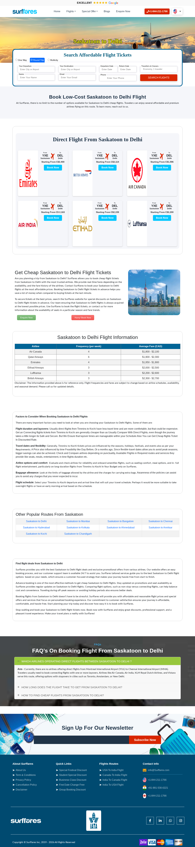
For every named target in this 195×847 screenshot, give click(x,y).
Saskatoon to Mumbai (78, 521)
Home (57, 11)
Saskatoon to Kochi (36, 533)
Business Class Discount (72, 780)
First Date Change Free (72, 784)
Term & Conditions (26, 775)
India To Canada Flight (115, 780)
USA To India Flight (113, 770)
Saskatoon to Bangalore (121, 521)
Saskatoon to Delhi (36, 521)
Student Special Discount (73, 775)
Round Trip (38, 60)
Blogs (107, 11)
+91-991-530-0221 (158, 787)
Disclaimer (21, 789)
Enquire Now (123, 11)
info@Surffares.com (158, 770)
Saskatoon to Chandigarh (78, 533)
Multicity (54, 60)
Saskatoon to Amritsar (160, 527)
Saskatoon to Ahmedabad (121, 527)
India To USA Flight (113, 784)
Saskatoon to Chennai (161, 521)
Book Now (53, 167)
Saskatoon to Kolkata (78, 527)
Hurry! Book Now (83, 317)
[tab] (21, 60)
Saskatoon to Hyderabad (36, 527)
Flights (70, 11)
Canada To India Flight (115, 775)
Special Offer (89, 11)
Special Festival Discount (73, 770)
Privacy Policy (23, 780)
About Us (21, 770)
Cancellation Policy (26, 784)
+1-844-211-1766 (157, 780)
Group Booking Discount (72, 789)
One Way (22, 60)
